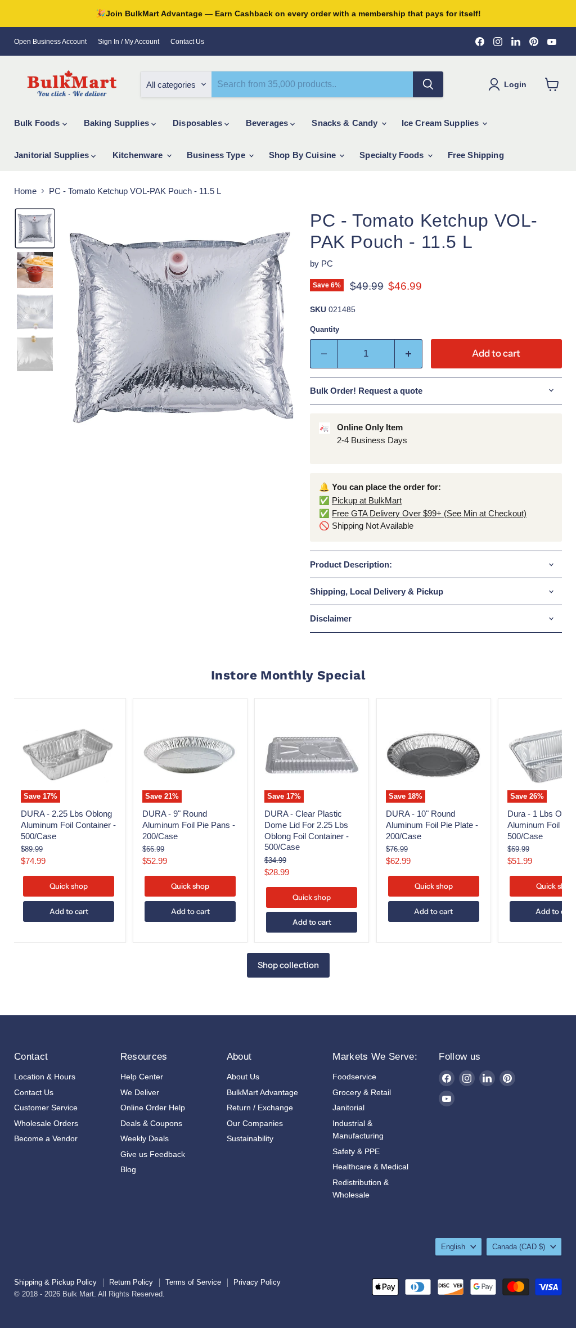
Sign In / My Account (128, 42)
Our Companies (255, 1123)
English (453, 1247)
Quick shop (69, 885)
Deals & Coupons (151, 1123)
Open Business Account (50, 42)
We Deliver (139, 1092)
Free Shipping (476, 155)
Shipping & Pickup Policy (55, 1282)
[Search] (428, 84)
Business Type (217, 155)
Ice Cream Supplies (442, 123)
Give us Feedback (152, 1154)
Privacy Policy (257, 1282)
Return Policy (131, 1282)
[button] (35, 228)
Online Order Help (152, 1107)
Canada (518, 1247)
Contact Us (187, 42)
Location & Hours (44, 1076)
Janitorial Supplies (52, 155)
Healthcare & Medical (370, 1166)
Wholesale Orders (46, 1123)
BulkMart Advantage (262, 1092)
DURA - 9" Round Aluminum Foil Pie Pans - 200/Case (188, 824)
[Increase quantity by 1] (408, 353)
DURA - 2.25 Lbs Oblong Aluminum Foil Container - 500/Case (68, 824)
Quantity (324, 329)
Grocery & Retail (361, 1092)
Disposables (198, 123)
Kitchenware (138, 155)
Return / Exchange (260, 1107)
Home (25, 191)
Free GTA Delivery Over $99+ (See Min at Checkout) (429, 513)
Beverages (268, 123)
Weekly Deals (144, 1138)
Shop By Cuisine (303, 155)
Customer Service (46, 1107)
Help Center (141, 1076)
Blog (128, 1169)
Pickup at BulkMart (367, 500)
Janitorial (348, 1107)
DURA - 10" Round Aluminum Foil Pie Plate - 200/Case (432, 824)
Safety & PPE (356, 1151)
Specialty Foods (392, 155)
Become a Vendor (46, 1138)
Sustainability (250, 1138)
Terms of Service (193, 1282)
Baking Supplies (117, 123)
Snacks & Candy (346, 123)
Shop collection (288, 965)
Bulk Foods (38, 123)
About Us (243, 1076)
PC (327, 263)
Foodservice (354, 1076)
